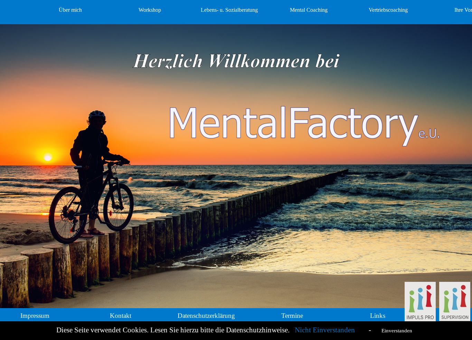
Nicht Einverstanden (326, 330)
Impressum (34, 315)
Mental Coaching (309, 10)
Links (377, 315)
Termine (292, 315)
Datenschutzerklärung (206, 315)
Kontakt (120, 315)
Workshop (150, 10)
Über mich (70, 10)
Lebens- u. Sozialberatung (229, 10)
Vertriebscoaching (388, 10)
